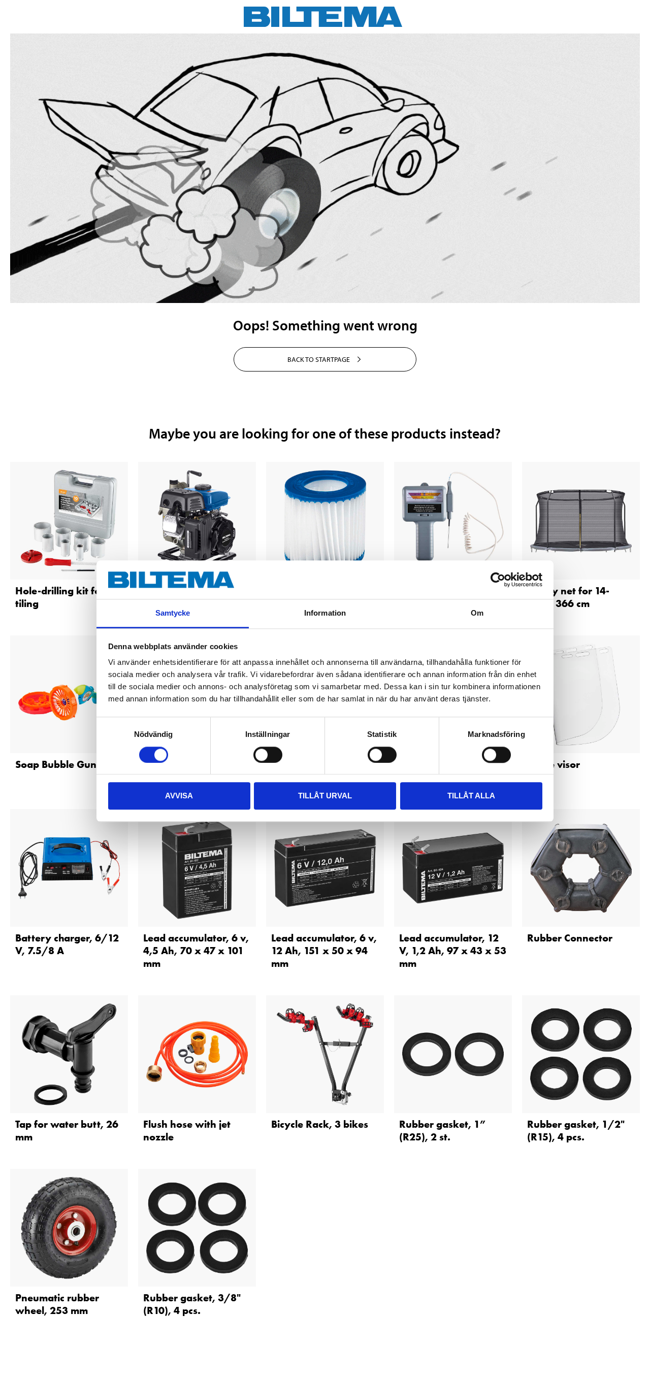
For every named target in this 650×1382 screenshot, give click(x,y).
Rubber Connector (569, 938)
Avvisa (179, 795)
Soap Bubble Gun (55, 764)
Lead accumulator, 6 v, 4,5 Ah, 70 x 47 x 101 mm (196, 950)
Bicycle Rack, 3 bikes (319, 1124)
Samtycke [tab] (172, 613)
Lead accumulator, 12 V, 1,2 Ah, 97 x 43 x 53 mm (452, 950)
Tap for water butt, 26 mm (66, 1130)
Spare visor (553, 764)
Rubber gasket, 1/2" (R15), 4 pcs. (576, 1130)
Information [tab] (325, 613)
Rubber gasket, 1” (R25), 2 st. (442, 1130)
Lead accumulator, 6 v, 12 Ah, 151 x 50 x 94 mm (324, 950)
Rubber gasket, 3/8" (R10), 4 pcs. (192, 1304)
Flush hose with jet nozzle (187, 1130)
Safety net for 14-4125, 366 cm (568, 597)
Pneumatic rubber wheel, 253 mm (57, 1304)
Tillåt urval (325, 795)
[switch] (267, 755)
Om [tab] (477, 613)
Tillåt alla (471, 795)
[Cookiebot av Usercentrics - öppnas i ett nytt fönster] (497, 579)
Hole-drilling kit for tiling (60, 597)
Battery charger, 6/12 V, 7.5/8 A (67, 944)
